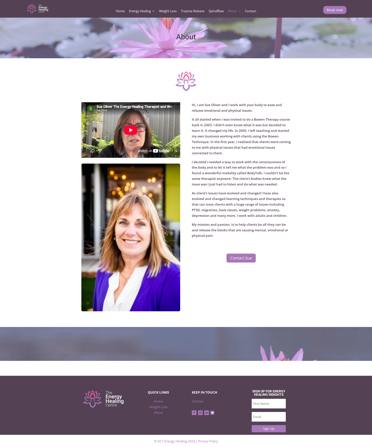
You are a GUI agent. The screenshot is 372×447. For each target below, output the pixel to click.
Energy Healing (140, 11)
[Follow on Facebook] (194, 412)
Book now (335, 10)
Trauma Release (192, 11)
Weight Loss (168, 11)
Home (120, 11)
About (232, 11)
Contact (250, 11)
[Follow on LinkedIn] (206, 412)
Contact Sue (241, 258)
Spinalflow (216, 11)
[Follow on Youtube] (212, 413)
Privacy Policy (208, 441)
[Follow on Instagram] (200, 412)
